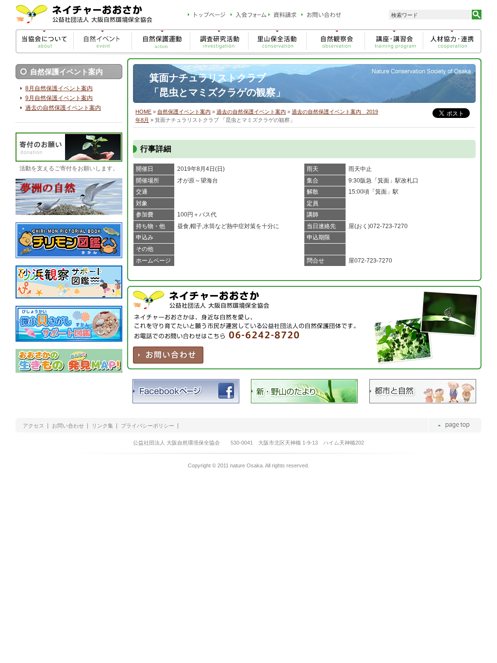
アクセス (33, 426)
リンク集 (102, 426)
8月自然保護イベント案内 (59, 88)
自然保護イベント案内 (184, 112)
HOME (143, 112)
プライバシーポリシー (147, 426)
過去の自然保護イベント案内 (251, 112)
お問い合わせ (68, 426)
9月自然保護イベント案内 (59, 98)
